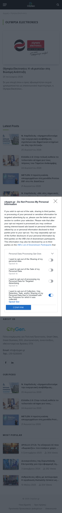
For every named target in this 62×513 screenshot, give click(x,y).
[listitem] (31, 253)
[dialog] (31, 256)
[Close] (56, 202)
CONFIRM (18, 307)
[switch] (51, 260)
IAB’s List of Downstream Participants (34, 245)
